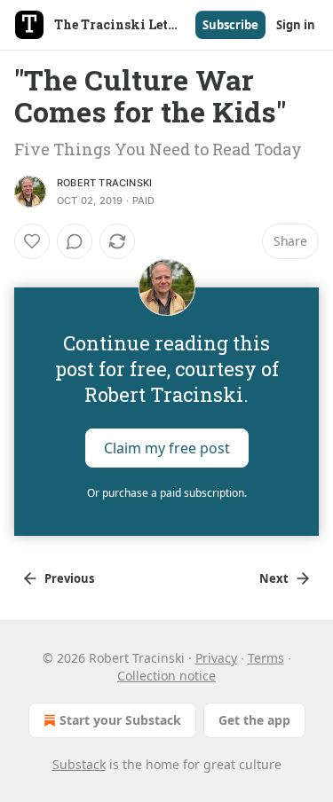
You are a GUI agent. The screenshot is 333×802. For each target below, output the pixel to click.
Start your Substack (120, 720)
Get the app (254, 720)
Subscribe (230, 25)
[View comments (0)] (74, 241)
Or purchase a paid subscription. (167, 492)
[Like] (32, 241)
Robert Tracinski (104, 183)
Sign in (295, 25)
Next (274, 578)
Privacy (216, 657)
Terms (266, 657)
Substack (79, 764)
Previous (69, 578)
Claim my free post (167, 448)
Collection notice (166, 675)
